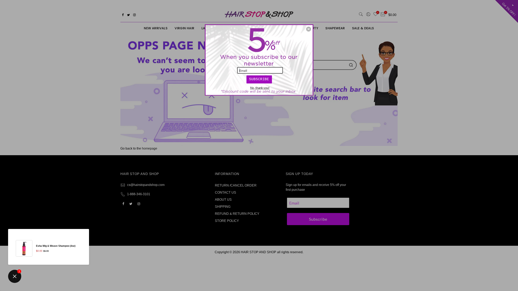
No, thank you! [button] (260, 88)
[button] (308, 29)
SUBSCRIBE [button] (259, 79)
